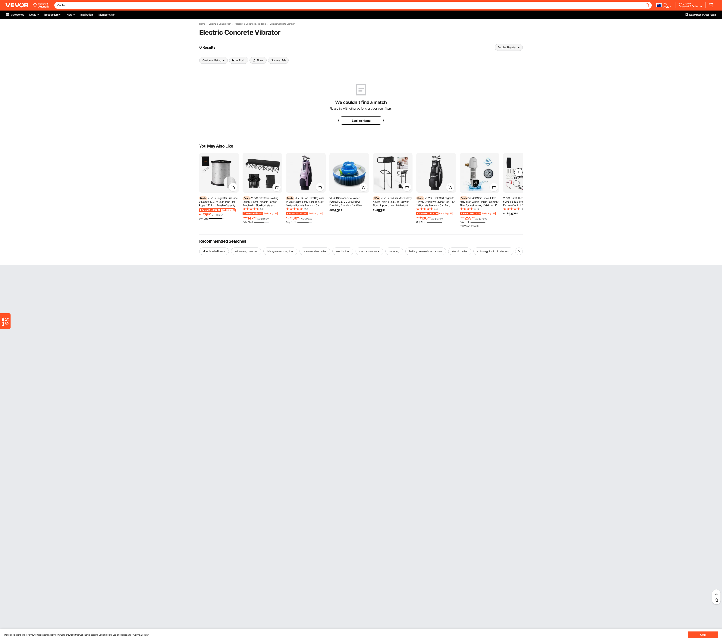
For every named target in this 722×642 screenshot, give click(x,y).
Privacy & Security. (140, 634)
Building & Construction (220, 24)
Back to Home (361, 121)
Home (202, 24)
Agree (703, 634)
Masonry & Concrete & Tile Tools (250, 24)
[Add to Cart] (233, 187)
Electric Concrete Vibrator (282, 24)
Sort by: (502, 47)
